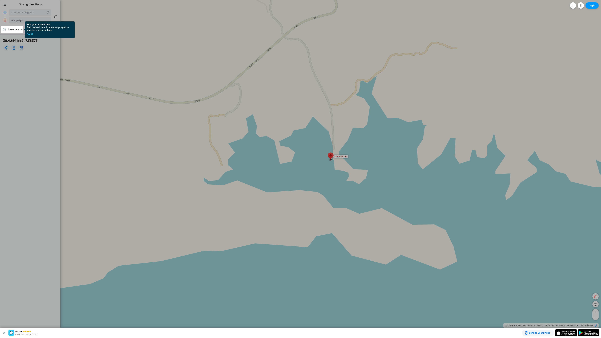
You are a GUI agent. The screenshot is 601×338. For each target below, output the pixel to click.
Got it (30, 34)
